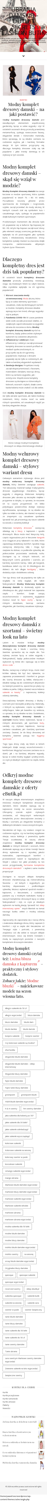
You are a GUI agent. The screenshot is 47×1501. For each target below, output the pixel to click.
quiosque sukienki (27, 1275)
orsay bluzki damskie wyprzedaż (19, 1261)
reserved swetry (12, 1289)
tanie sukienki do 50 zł (15, 1337)
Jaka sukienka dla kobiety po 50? (19, 1115)
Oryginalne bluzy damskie (16, 1268)
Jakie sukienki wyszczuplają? (17, 1136)
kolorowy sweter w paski (16, 1157)
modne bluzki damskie (15, 1233)
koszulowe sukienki (13, 1164)
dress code (8, 665)
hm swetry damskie (32, 1108)
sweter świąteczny (33, 1309)
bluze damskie (11, 1022)
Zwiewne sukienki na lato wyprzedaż (21, 1368)
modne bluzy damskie (15, 1240)
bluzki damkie (11, 1029)
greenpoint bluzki (29, 1094)
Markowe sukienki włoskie (16, 1205)
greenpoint (10, 1094)
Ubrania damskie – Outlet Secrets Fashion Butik (23, 21)
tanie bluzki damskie (14, 1316)
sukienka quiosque (13, 1296)
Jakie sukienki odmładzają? (16, 1129)
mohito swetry (11, 1254)
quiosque (9, 1275)
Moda (25, 298)
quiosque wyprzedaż (14, 1282)
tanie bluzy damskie (14, 1323)
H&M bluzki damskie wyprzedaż (19, 1101)
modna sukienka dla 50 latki (17, 1226)
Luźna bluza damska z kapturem (20, 961)
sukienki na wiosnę (13, 1303)
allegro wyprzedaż (13, 1015)
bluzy (20, 531)
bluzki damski (29, 1029)
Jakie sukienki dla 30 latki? (16, 1122)
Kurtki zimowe (9, 1401)
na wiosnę (28, 1254)
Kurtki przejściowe (11, 1395)
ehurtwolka (10, 1050)
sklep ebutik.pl (33, 1289)
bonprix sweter (32, 1036)
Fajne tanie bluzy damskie (16, 1087)
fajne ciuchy (27, 600)
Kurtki (23, 100)
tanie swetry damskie (14, 1344)
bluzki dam (28, 1022)
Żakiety (6, 1405)
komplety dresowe (23, 528)
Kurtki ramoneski (10, 1398)
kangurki (40, 537)
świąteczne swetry (13, 1375)
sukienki (40, 484)
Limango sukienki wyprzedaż (18, 1171)
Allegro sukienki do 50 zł (16, 1008)
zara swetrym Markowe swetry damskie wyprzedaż (23, 1360)
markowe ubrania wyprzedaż (18, 1219)
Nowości (6, 1408)
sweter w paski (12, 1309)
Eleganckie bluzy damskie (16, 1074)
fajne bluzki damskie (14, 1081)
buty (42, 723)
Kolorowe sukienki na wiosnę (18, 1150)
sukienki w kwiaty (11, 692)
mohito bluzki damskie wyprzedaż (20, 1247)
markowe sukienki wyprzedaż (18, 1198)
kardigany (31, 569)
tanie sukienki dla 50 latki (16, 1330)
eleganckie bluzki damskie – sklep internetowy (20, 1065)
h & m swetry (11, 1108)
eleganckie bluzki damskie (16, 1056)
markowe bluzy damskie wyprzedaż (21, 1191)
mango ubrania (11, 1178)
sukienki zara (33, 1303)
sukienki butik (33, 1296)
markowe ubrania (12, 1212)
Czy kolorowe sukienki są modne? (20, 1043)
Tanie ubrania (11, 1351)
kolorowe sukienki (13, 1143)
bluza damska (34, 1015)
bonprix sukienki (12, 1036)
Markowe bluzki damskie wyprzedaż (21, 1184)
